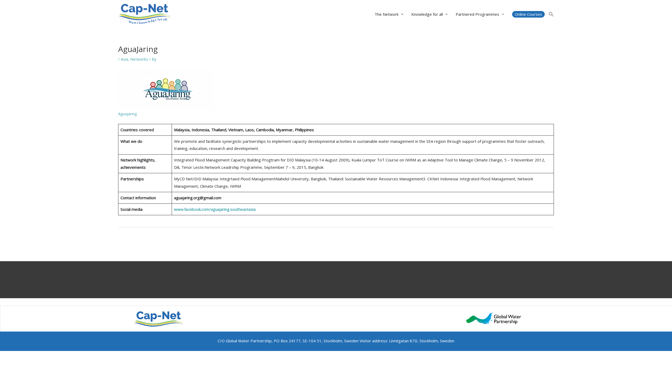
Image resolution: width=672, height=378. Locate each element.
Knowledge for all (427, 14)
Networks (139, 59)
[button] (528, 14)
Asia (124, 59)
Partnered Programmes (477, 14)
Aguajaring (127, 113)
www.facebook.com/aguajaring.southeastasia (215, 209)
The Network (386, 14)
